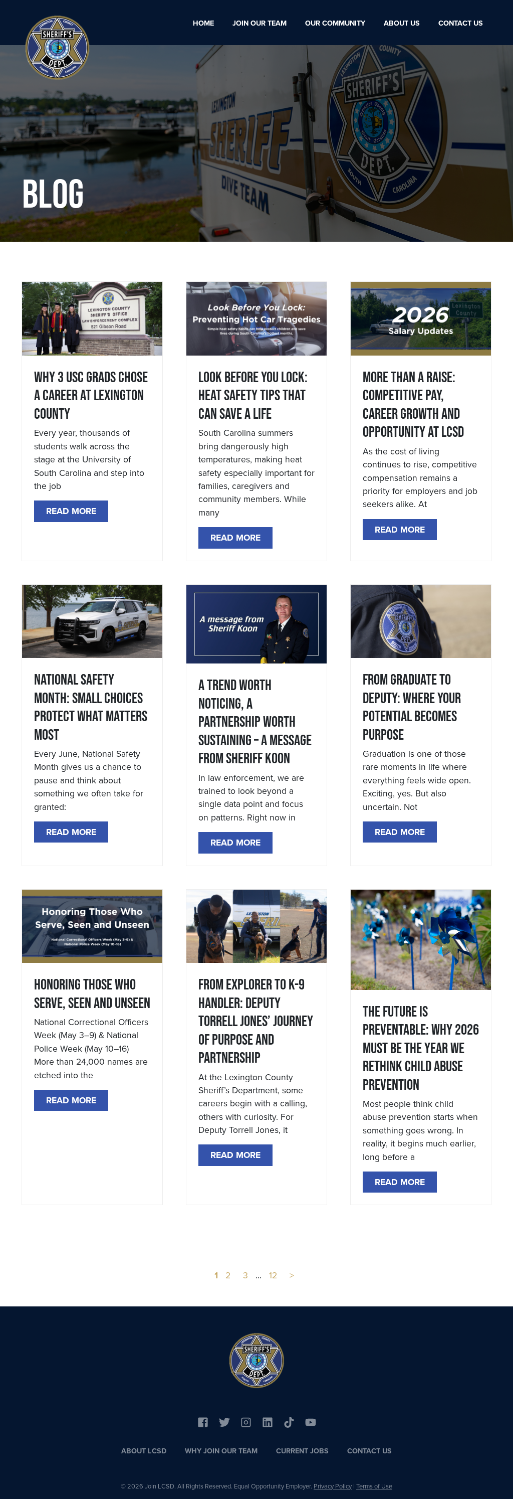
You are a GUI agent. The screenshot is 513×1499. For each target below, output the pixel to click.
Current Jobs (302, 1450)
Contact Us (460, 23)
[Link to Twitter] (224, 1421)
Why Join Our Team (221, 1450)
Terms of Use (374, 1486)
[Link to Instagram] (245, 1421)
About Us (402, 23)
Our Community (335, 23)
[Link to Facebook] (202, 1421)
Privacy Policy (333, 1486)
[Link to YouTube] (289, 1421)
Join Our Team (259, 23)
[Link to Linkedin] (267, 1421)
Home (203, 23)
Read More (71, 511)
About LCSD (143, 1450)
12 (273, 1275)
